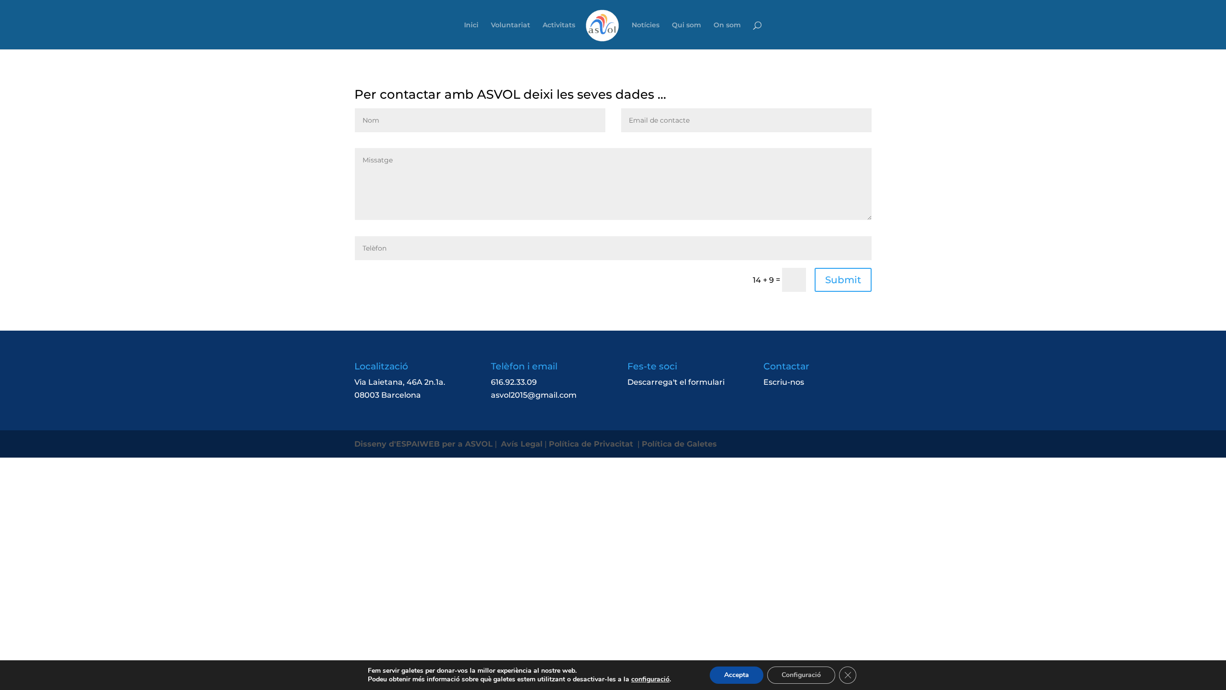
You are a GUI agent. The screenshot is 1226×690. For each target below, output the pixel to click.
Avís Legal (522, 443)
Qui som (686, 25)
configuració (650, 679)
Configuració (801, 674)
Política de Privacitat (592, 443)
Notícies (645, 25)
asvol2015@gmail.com (534, 395)
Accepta (736, 674)
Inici (471, 25)
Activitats (559, 25)
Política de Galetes (680, 443)
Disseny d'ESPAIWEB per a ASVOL (423, 443)
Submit (843, 280)
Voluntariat (510, 25)
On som (727, 25)
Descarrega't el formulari (676, 382)
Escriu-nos (783, 382)
